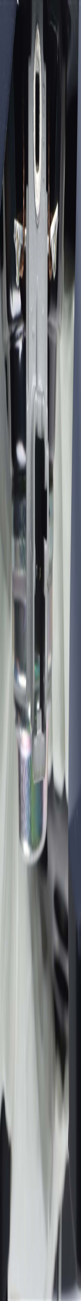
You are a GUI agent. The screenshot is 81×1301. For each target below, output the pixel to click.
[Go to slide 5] (10, 361)
